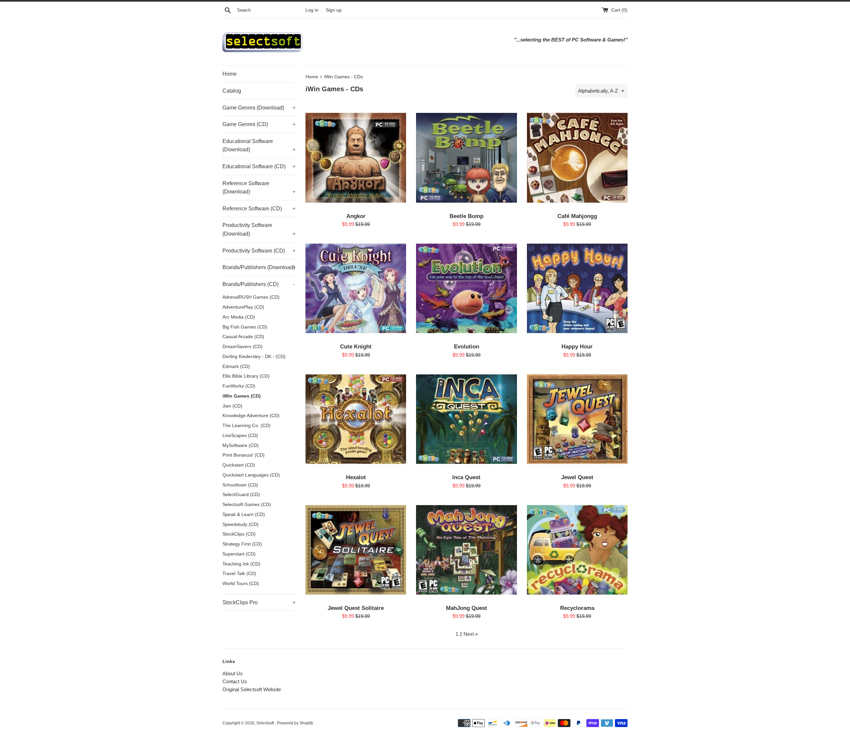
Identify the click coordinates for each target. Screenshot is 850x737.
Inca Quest (466, 477)
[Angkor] (355, 158)
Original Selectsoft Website (251, 689)
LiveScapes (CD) (240, 435)
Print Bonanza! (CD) (243, 455)
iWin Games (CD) (241, 396)
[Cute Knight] (355, 288)
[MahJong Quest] (466, 550)
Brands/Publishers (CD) (258, 284)
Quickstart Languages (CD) (251, 475)
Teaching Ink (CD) (241, 563)
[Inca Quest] (466, 419)
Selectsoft (265, 723)
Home (229, 74)
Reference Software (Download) (259, 188)
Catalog (231, 91)
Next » (471, 634)
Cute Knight (356, 346)
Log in (311, 10)
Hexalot (356, 477)
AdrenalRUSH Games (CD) (251, 297)
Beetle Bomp (466, 216)
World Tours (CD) (240, 583)
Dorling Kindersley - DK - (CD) (254, 356)
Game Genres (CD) (259, 124)
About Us (232, 673)
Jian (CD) (232, 406)
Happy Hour (577, 346)
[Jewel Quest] (577, 419)
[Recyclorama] (577, 550)
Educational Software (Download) (259, 145)
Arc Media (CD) (238, 317)
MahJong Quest (466, 608)
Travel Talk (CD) (239, 573)
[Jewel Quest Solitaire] (355, 550)
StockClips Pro (259, 602)
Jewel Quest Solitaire (356, 608)
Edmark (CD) (236, 366)
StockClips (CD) (239, 534)
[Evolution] (466, 288)
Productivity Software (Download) (259, 229)
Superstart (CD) (239, 554)
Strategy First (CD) (242, 544)
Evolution (466, 346)
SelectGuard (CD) (241, 494)
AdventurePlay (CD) (243, 307)
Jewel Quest (577, 477)
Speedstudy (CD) (240, 524)
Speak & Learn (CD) (243, 514)
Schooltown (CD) (240, 484)
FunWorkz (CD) (238, 386)
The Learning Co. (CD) (246, 425)
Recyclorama (577, 608)
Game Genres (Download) (259, 108)
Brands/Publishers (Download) (259, 267)
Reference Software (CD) (259, 208)
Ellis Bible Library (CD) (246, 376)
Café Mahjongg (577, 216)
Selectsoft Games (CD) (246, 504)
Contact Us (234, 681)
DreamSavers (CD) (242, 346)
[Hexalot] (355, 419)
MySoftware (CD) (240, 445)
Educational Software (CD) (259, 166)
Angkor (356, 216)
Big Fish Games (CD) (244, 327)
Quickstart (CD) (238, 465)
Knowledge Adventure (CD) (251, 415)
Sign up (334, 10)
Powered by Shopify (295, 723)
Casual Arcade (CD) (243, 336)
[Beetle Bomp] (466, 158)
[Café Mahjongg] (577, 158)
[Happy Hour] (577, 288)
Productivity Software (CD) (259, 251)
